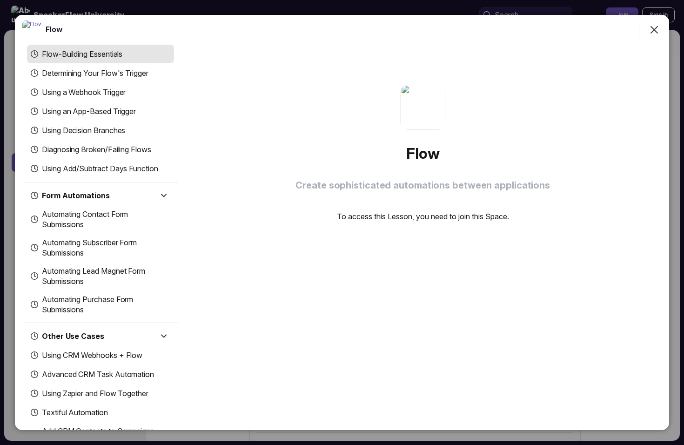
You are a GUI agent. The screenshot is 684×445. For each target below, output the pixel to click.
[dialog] (342, 222)
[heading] (54, 29)
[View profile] (31, 29)
